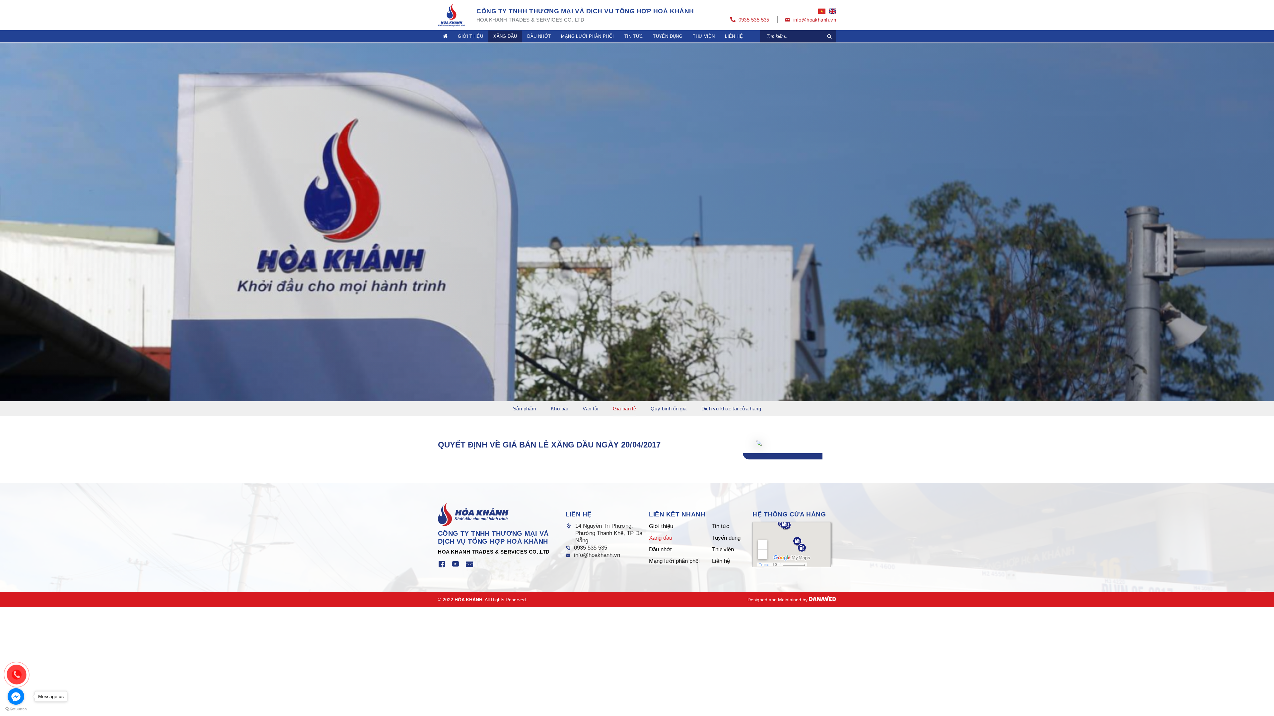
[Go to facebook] (16, 696)
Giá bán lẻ (624, 408)
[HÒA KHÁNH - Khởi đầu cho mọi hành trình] (451, 14)
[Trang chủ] (445, 36)
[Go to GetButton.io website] (16, 709)
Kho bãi (559, 408)
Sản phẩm (524, 408)
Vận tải (591, 408)
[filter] (829, 36)
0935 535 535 (590, 548)
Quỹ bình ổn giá (669, 408)
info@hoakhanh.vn (597, 555)
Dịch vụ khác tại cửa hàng (731, 408)
